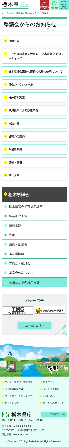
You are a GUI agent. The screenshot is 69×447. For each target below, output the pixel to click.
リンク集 (14, 175)
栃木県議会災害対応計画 (26, 206)
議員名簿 (15, 225)
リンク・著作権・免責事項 (18, 382)
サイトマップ (12, 403)
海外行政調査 (17, 97)
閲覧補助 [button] (54, 8)
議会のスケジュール (21, 84)
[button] (44, 5)
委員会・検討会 (19, 263)
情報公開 (14, 40)
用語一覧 (14, 123)
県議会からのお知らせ (24, 282)
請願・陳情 (15, 162)
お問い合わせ (50, 396)
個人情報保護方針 (14, 389)
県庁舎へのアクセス (53, 403)
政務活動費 (15, 149)
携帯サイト (49, 382)
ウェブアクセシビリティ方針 (20, 396)
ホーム (5, 13)
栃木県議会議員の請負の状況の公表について (35, 71)
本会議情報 (16, 254)
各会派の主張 (18, 216)
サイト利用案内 (51, 389)
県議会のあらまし (21, 272)
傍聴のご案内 (17, 136)
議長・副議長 (18, 244)
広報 (12, 235)
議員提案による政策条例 (23, 110)
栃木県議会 (17, 13)
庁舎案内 (54, 414)
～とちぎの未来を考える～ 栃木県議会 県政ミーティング (36, 56)
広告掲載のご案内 (34, 325)
